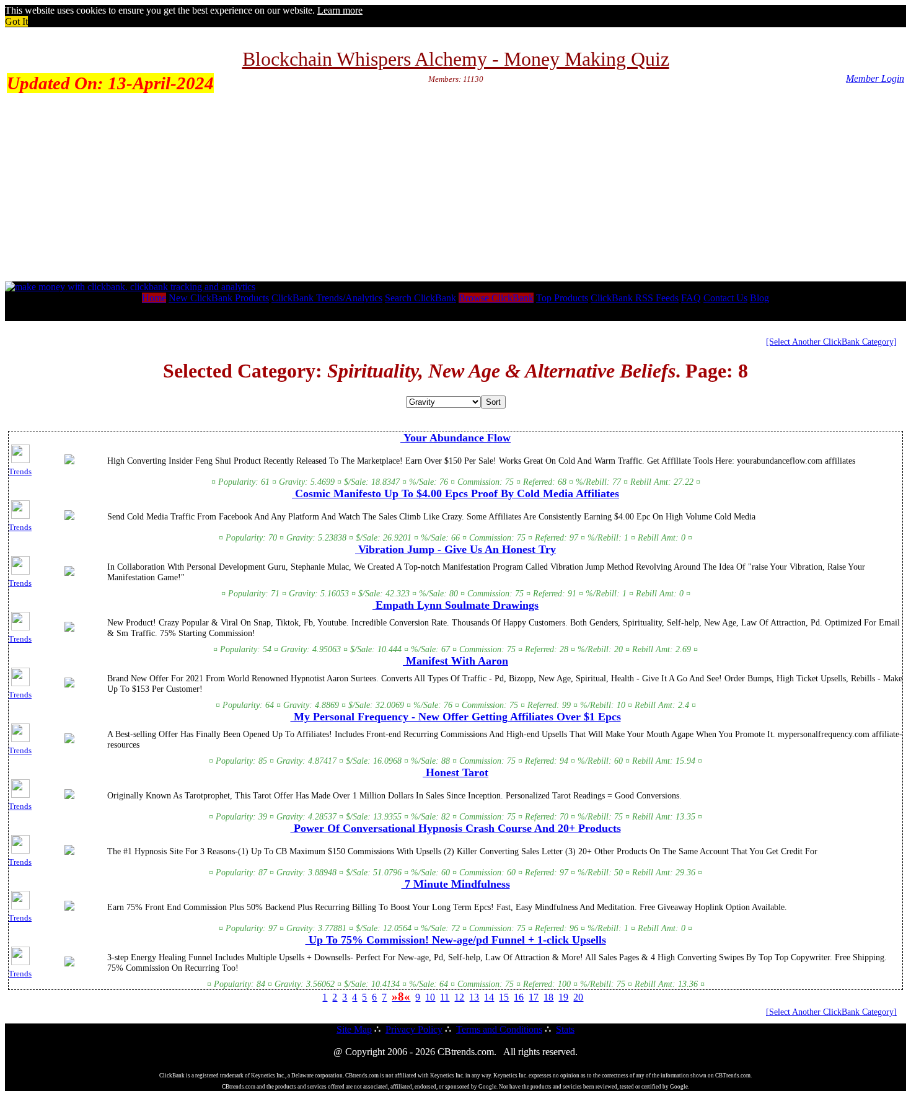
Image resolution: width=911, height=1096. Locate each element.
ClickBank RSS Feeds (635, 298)
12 (459, 997)
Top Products (562, 298)
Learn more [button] (340, 10)
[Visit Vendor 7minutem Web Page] (69, 908)
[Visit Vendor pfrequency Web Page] (69, 740)
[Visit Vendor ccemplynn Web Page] (69, 629)
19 (563, 997)
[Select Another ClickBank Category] (831, 342)
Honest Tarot (455, 772)
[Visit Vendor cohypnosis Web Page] (69, 852)
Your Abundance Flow (455, 437)
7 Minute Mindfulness (456, 884)
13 (474, 997)
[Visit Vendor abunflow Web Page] (69, 461)
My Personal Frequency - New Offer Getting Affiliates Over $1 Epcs (456, 716)
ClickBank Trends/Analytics (326, 298)
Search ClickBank (420, 298)
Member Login (875, 78)
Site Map (354, 1029)
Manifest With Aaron (455, 661)
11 (444, 997)
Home (154, 298)
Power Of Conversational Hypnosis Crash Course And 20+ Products (456, 828)
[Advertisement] (455, 188)
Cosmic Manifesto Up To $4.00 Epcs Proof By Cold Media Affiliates (455, 493)
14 (489, 997)
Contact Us (725, 298)
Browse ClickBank (496, 298)
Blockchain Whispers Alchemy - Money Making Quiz (455, 59)
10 (430, 997)
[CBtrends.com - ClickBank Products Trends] (130, 286)
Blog (759, 298)
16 (519, 997)
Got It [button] (16, 21)
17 (534, 997)
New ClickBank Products (219, 298)
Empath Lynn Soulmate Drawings (455, 605)
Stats (565, 1029)
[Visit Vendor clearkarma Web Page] (69, 796)
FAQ (691, 298)
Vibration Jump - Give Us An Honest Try (455, 549)
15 (504, 997)
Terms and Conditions (499, 1029)
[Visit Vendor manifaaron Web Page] (69, 685)
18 (548, 997)
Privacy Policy (413, 1029)
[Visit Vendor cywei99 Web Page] (69, 573)
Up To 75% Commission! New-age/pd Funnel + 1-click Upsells (456, 940)
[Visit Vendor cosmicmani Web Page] (69, 517)
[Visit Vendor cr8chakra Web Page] (69, 964)
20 (578, 997)
